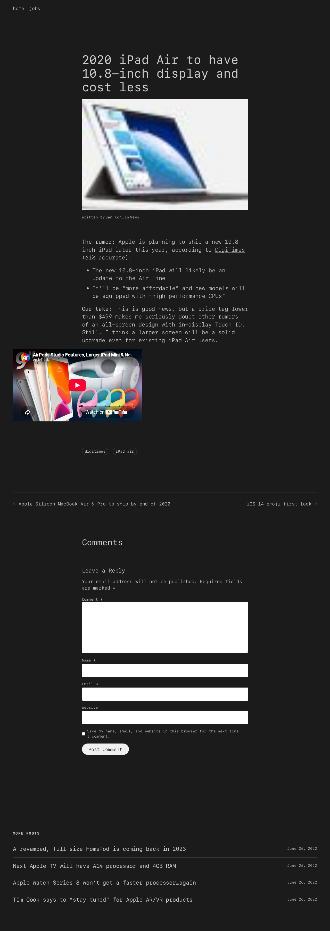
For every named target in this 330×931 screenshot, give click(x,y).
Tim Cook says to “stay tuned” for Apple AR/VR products (103, 899)
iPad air (125, 451)
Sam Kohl (114, 217)
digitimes (95, 451)
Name (89, 660)
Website (90, 707)
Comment (92, 599)
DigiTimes (230, 249)
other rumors (218, 316)
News (134, 217)
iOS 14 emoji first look (279, 504)
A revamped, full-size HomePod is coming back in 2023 (99, 849)
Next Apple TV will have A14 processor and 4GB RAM (94, 866)
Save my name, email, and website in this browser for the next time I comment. (162, 733)
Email (90, 684)
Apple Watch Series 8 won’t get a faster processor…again (104, 882)
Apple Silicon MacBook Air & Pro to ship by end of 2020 (94, 504)
